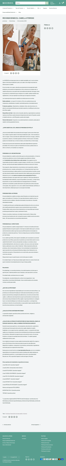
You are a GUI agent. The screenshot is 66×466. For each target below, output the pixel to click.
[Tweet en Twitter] (16, 73)
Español (4, 457)
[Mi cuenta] (59, 3)
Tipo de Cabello (30, 8)
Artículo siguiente (35, 424)
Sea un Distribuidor (7, 444)
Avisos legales (44, 438)
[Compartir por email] (18, 73)
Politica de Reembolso (46, 447)
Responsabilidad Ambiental (9, 12)
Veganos (45, 8)
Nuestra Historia (53, 8)
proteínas (5, 21)
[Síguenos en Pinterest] (50, 28)
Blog (20, 12)
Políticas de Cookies (45, 451)
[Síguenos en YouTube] (52, 28)
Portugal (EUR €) (14, 457)
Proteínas (8, 413)
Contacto (24, 438)
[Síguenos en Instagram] (47, 28)
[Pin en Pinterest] (13, 73)
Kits (38, 8)
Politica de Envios (45, 442)
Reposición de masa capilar (16, 413)
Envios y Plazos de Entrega (9, 442)
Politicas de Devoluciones (47, 444)
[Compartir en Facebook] (11, 73)
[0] (62, 3)
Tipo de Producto (19, 8)
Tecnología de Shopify (7, 461)
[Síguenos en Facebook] (45, 28)
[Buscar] (46, 3)
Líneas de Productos (7, 8)
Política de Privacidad (46, 440)
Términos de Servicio (46, 449)
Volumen (25, 413)
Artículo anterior (7, 424)
